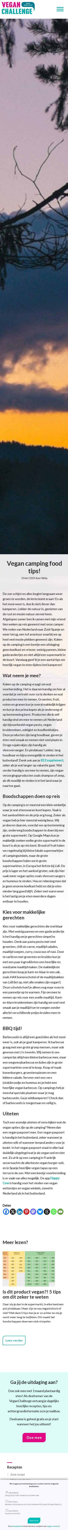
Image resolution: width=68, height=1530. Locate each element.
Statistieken (33, 1503)
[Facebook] (6, 1212)
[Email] (60, 1212)
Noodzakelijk (22, 1494)
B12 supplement (51, 760)
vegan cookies (53, 1526)
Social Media (12, 1512)
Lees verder (14, 1340)
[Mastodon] (33, 1212)
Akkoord (34, 1520)
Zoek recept (17, 1474)
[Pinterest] (26, 1212)
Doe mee (34, 1437)
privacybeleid (16, 1526)
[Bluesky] (40, 1212)
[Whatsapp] (54, 1212)
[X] (13, 1212)
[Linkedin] (20, 1212)
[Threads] (47, 1212)
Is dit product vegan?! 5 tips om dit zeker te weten (32, 1294)
